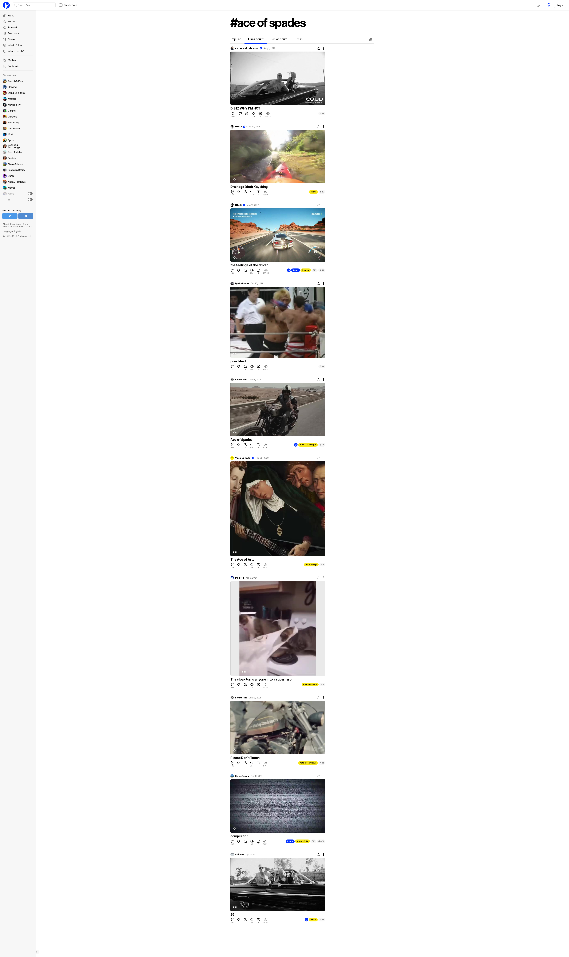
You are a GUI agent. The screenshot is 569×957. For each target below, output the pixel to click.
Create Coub (70, 5)
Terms (6, 226)
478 (321, 841)
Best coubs (13, 33)
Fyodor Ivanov (242, 283)
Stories (11, 39)
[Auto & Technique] (18, 182)
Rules (22, 226)
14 (322, 366)
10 (322, 444)
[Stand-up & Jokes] (18, 93)
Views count (279, 39)
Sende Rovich (242, 776)
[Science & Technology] (18, 146)
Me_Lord (239, 578)
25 (232, 914)
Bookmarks (13, 66)
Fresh (299, 39)
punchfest (238, 361)
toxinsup (239, 854)
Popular (12, 21)
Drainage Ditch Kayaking (249, 187)
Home (11, 15)
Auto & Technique (308, 445)
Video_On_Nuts (242, 458)
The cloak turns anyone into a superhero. (261, 679)
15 (322, 192)
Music (313, 919)
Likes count (255, 39)
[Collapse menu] (37, 952)
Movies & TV (302, 841)
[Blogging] (18, 87)
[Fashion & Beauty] (18, 170)
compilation (239, 836)
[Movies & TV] (18, 105)
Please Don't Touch (245, 758)
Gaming (305, 270)
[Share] (319, 48)
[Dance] (18, 176)
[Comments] (247, 113)
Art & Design (311, 564)
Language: (12, 231)
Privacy (14, 226)
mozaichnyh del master (246, 48)
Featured (12, 27)
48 (322, 270)
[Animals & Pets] (18, 81)
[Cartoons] (18, 117)
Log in (560, 5)
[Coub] (6, 5)
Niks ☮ (238, 127)
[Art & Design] (18, 122)
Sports (313, 192)
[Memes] (18, 188)
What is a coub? (16, 51)
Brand (25, 224)
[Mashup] (18, 99)
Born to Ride (241, 380)
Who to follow (15, 45)
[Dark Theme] (538, 5)
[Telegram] (25, 216)
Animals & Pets (310, 684)
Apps (18, 224)
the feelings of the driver (249, 265)
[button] (370, 39)
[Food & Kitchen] (18, 152)
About (6, 224)
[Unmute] (234, 179)
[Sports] (18, 140)
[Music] (18, 134)
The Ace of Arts (242, 559)
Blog (12, 224)
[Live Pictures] (18, 128)
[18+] (30, 199)
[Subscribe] (30, 193)
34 (322, 113)
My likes (12, 60)
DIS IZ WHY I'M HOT (245, 108)
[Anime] (18, 194)
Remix (295, 270)
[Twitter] (9, 216)
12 (322, 763)
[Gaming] (18, 111)
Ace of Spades (241, 440)
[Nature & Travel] (18, 164)
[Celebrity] (18, 158)
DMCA (29, 226)
